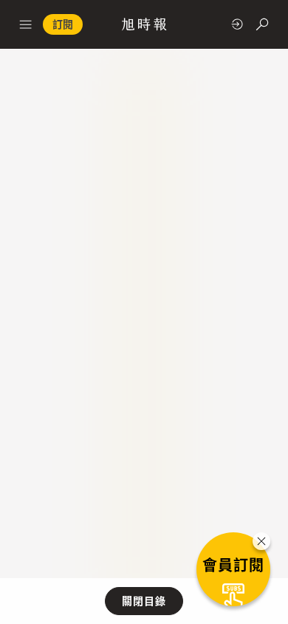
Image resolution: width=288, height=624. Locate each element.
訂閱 (62, 24)
